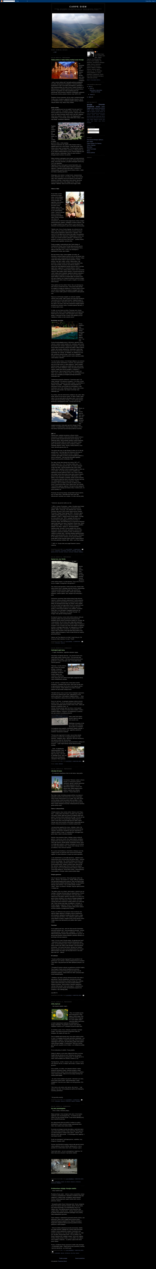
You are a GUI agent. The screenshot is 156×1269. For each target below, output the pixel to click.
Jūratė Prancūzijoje (91, 149)
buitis (100, 108)
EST (55, 52)
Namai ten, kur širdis (58, 559)
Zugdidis (89, 108)
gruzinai (74, 550)
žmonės (61, 763)
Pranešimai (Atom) (62, 1261)
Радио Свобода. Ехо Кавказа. (94, 143)
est (104, 111)
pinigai (88, 119)
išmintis (73, 1101)
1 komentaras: (77, 549)
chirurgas (101, 111)
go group (67, 1181)
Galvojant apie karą (58, 650)
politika (73, 1253)
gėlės (92, 116)
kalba (100, 116)
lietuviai (93, 117)
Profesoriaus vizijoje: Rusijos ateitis (63, 1188)
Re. (97, 51)
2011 (90, 86)
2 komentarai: (77, 641)
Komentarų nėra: (77, 761)
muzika (103, 117)
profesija (103, 109)
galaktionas (96, 113)
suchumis (100, 119)
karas (56, 763)
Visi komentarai (93, 132)
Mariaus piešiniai (91, 152)
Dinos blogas (90, 141)
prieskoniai (96, 119)
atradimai (57, 550)
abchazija (97, 111)
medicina (97, 117)
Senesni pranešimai (79, 1258)
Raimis (88, 150)
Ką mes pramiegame (58, 1108)
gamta (100, 113)
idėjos (62, 1253)
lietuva (91, 117)
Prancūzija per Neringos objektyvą (95, 139)
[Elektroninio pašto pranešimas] (82, 549)
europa (88, 113)
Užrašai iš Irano (56, 771)
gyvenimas (63, 550)
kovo (91, 88)
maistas (92, 109)
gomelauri (89, 114)
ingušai (97, 116)
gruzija (69, 550)
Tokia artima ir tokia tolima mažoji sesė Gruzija (67, 60)
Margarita (93, 111)
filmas (62, 1181)
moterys (100, 117)
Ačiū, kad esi (55, 1004)
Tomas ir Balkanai (91, 145)
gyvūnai (103, 108)
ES (90, 111)
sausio (91, 94)
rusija (77, 1253)
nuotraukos (97, 109)
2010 (90, 97)
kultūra (88, 117)
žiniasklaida (89, 122)
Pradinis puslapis (63, 1258)
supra (104, 119)
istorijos (68, 1101)
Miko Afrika (89, 147)
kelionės (103, 116)
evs (90, 113)
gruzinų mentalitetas (100, 114)
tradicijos (96, 108)
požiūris (91, 119)
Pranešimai (91, 129)
